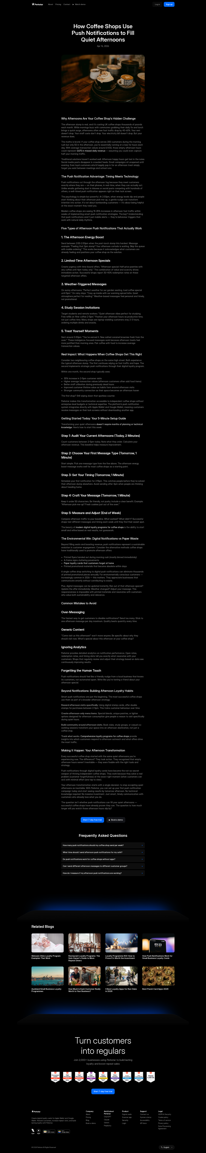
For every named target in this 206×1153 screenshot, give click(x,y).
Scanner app (126, 1117)
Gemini (106, 1123)
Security (125, 1120)
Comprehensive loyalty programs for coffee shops (104, 736)
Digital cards (127, 1114)
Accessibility (144, 1120)
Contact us (144, 1114)
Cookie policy (163, 1117)
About (50, 4)
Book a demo (91, 1123)
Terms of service (164, 1120)
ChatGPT (107, 1117)
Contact (66, 4)
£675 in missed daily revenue (91, 151)
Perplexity (107, 1126)
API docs (143, 1123)
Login (124, 1123)
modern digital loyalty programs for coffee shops (100, 527)
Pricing (58, 4)
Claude (106, 1120)
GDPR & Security (164, 1114)
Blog (87, 1120)
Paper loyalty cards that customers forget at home (89, 563)
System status (145, 1117)
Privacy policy (163, 1123)
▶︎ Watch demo (79, 4)
